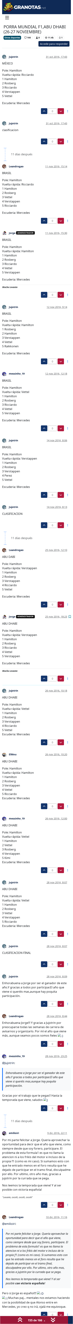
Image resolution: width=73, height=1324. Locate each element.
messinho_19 (17, 373)
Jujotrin (13, 56)
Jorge (12, 233)
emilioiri (14, 1133)
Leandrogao (16, 166)
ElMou (12, 754)
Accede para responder (54, 44)
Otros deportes (12, 37)
